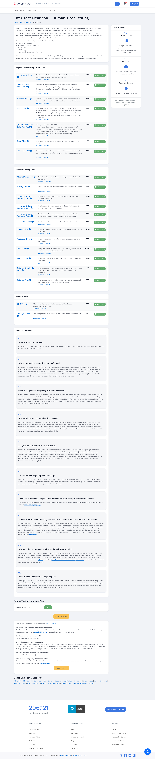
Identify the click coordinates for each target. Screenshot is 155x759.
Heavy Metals (88, 681)
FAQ (41, 10)
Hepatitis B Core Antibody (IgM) (24, 207)
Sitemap (74, 744)
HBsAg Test (22, 187)
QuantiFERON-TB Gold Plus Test (25, 126)
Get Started (62, 616)
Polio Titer (22, 249)
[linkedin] (134, 756)
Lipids (24, 683)
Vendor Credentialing (119, 733)
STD (49, 683)
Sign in (114, 729)
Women (91, 683)
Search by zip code (23, 607)
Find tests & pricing (115, 709)
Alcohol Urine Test (25, 177)
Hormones (103, 681)
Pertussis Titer (23, 239)
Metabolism (36, 683)
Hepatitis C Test (24, 222)
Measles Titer (23, 99)
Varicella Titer (23, 151)
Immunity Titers (34, 737)
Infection (17, 683)
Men (28, 683)
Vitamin (84, 683)
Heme (96, 681)
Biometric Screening (34, 681)
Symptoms (56, 683)
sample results (43, 79)
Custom (50, 681)
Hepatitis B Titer (24, 75)
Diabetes (58, 681)
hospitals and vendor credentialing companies (67, 560)
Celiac (44, 681)
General (76, 681)
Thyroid (64, 683)
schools (40, 560)
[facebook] (125, 756)
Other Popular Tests (36, 748)
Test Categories (25, 22)
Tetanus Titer (23, 280)
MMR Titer (22, 108)
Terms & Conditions (79, 755)
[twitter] (121, 756)
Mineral (43, 683)
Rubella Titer (23, 258)
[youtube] (130, 756)
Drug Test (32, 733)
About (73, 729)
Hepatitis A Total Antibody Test (24, 197)
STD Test (32, 741)
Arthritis (22, 681)
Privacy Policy (65, 755)
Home (16, 22)
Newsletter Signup (118, 744)
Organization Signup (119, 737)
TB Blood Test (34, 729)
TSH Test (32, 744)
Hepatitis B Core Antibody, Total (24, 215)
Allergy (16, 681)
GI (81, 681)
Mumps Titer (22, 229)
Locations (32, 10)
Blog (72, 741)
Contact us (75, 748)
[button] (20, 10)
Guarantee (74, 733)
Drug (64, 681)
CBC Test (21, 304)
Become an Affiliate (119, 741)
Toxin (79, 683)
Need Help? (51, 10)
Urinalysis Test (23, 314)
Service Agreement (77, 737)
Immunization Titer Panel (23, 86)
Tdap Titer (21, 141)
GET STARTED (62, 668)
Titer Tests (72, 683)
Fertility (69, 681)
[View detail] (18, 77)
